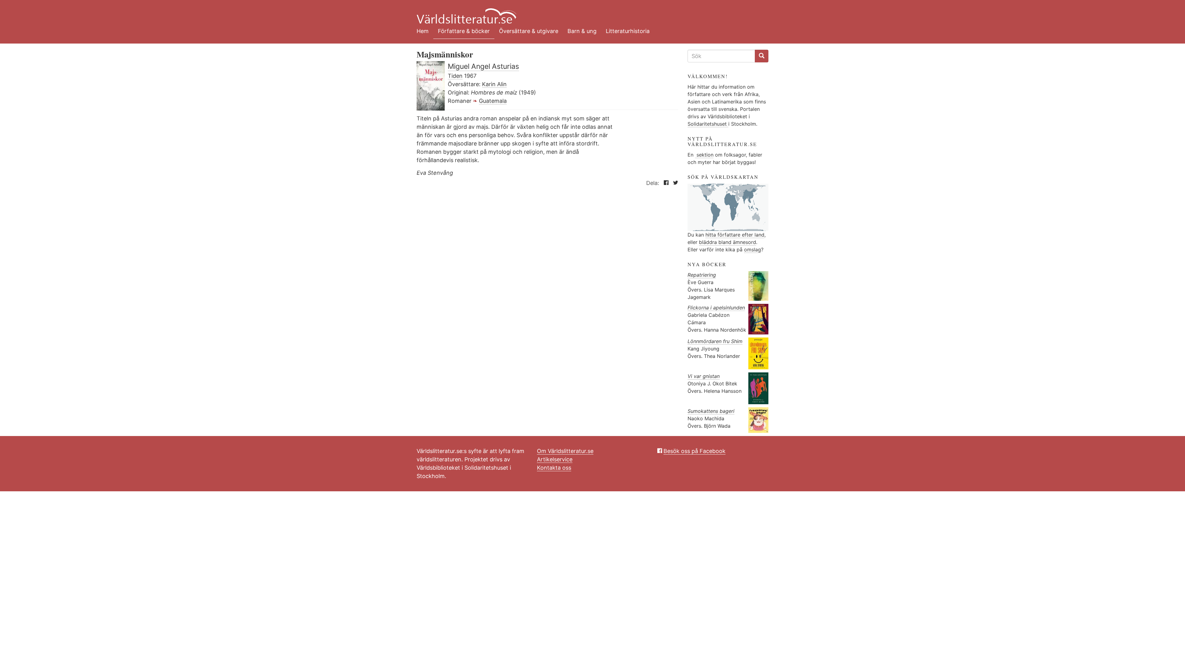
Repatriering (702, 275)
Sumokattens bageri (711, 411)
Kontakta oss (554, 467)
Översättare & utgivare (528, 31)
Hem (423, 31)
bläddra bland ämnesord (727, 242)
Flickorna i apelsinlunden (716, 307)
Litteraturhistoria (628, 31)
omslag (752, 249)
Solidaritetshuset (708, 124)
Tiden (455, 76)
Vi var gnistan (704, 376)
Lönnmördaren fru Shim (715, 341)
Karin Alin (494, 84)
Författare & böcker (464, 31)
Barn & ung (582, 31)
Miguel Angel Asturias (483, 66)
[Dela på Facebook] (664, 183)
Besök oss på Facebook (694, 451)
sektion (704, 155)
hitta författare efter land (734, 235)
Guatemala (493, 101)
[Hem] (588, 12)
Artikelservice (554, 459)
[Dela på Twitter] (674, 183)
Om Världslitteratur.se (565, 451)
